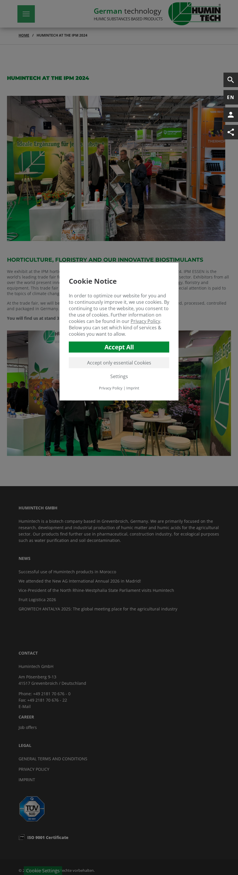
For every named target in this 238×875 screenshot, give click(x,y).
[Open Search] (230, 80)
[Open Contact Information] (230, 114)
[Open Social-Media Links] (230, 132)
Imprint (132, 388)
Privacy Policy (145, 321)
